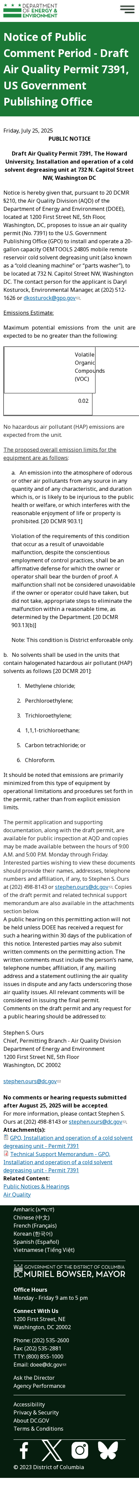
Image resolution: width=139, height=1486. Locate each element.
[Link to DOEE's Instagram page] (84, 1451)
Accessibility (29, 1404)
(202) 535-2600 (50, 1340)
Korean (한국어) (33, 1233)
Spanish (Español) (36, 1241)
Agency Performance (39, 1386)
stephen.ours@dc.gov (81, 887)
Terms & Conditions (38, 1428)
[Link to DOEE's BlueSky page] (112, 1451)
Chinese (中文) (31, 1217)
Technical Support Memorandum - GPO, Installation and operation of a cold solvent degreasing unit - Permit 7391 (57, 1162)
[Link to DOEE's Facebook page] (27, 1451)
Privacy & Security (36, 1412)
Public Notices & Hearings (36, 1186)
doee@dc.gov (46, 1364)
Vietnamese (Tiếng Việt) (44, 1250)
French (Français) (35, 1225)
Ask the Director (34, 1377)
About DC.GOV (31, 1420)
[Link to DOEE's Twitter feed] (55, 1451)
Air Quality (17, 1194)
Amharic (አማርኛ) (33, 1209)
